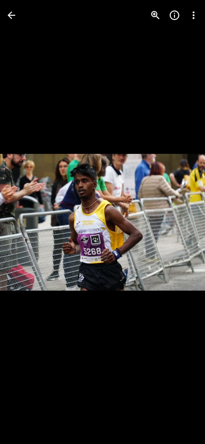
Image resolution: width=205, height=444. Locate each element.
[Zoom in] (155, 15)
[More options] (193, 15)
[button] (26, 222)
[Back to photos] (11, 15)
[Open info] (174, 15)
